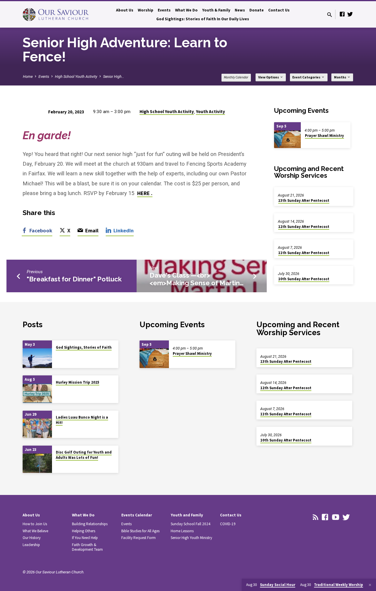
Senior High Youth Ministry (191, 537)
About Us (124, 10)
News (240, 10)
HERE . (144, 193)
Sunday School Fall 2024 (190, 523)
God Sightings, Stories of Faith (84, 347)
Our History (32, 537)
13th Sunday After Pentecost (303, 200)
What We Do (186, 10)
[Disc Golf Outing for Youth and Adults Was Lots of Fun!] (37, 463)
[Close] (370, 585)
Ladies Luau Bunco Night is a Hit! (82, 420)
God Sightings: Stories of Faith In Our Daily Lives (202, 18)
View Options (269, 77)
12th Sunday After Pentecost (303, 226)
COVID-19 (228, 523)
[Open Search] (329, 15)
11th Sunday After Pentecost (303, 252)
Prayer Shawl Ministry (324, 135)
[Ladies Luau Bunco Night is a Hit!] (37, 428)
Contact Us (279, 10)
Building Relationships (90, 523)
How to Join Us (35, 523)
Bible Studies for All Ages (140, 530)
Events (164, 10)
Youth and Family (187, 515)
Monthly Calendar (236, 77)
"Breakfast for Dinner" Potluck (74, 279)
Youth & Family (216, 10)
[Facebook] (342, 14)
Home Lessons (182, 530)
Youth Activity (210, 111)
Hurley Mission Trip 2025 (77, 382)
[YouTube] (335, 517)
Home (28, 76)
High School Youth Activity (76, 76)
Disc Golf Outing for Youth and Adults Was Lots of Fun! (84, 455)
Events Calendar (136, 515)
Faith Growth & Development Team (87, 547)
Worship (145, 10)
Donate (256, 10)
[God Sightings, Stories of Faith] (37, 358)
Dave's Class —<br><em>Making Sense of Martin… (197, 279)
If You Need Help (85, 537)
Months (340, 77)
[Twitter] (350, 14)
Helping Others (83, 530)
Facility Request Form (138, 537)
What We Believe (35, 530)
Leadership (31, 544)
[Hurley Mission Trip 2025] (37, 393)
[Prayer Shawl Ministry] (287, 139)
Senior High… (113, 76)
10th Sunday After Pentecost (303, 278)
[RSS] (315, 517)
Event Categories (306, 77)
